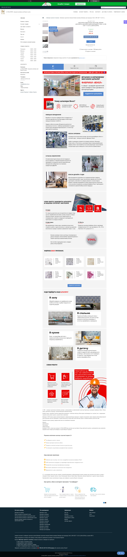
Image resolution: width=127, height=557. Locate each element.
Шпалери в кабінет (44, 519)
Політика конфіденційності (80, 555)
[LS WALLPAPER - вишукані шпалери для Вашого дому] (3, 11)
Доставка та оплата (107, 12)
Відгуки (22, 29)
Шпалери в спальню (44, 526)
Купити (90, 41)
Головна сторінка (25, 21)
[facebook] (104, 503)
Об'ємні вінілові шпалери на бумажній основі (25, 516)
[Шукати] (124, 7)
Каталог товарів (83, 12)
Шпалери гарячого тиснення (53, 17)
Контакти (97, 12)
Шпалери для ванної (44, 516)
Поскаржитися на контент (68, 555)
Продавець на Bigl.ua (63, 554)
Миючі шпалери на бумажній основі (23, 514)
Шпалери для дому (44, 527)
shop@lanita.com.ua (25, 84)
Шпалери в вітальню (44, 514)
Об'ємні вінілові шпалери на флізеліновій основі (26, 517)
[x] (105, 503)
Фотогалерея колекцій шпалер (28, 42)
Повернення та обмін (119, 12)
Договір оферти (68, 521)
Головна (75, 12)
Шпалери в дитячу (44, 517)
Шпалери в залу (43, 512)
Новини (22, 39)
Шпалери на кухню (44, 522)
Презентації (92, 516)
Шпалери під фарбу (19, 512)
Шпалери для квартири (45, 529)
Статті (22, 37)
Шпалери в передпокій (45, 524)
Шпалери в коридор (44, 521)
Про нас (92, 12)
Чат (122, 553)
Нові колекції (92, 512)
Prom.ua (70, 552)
